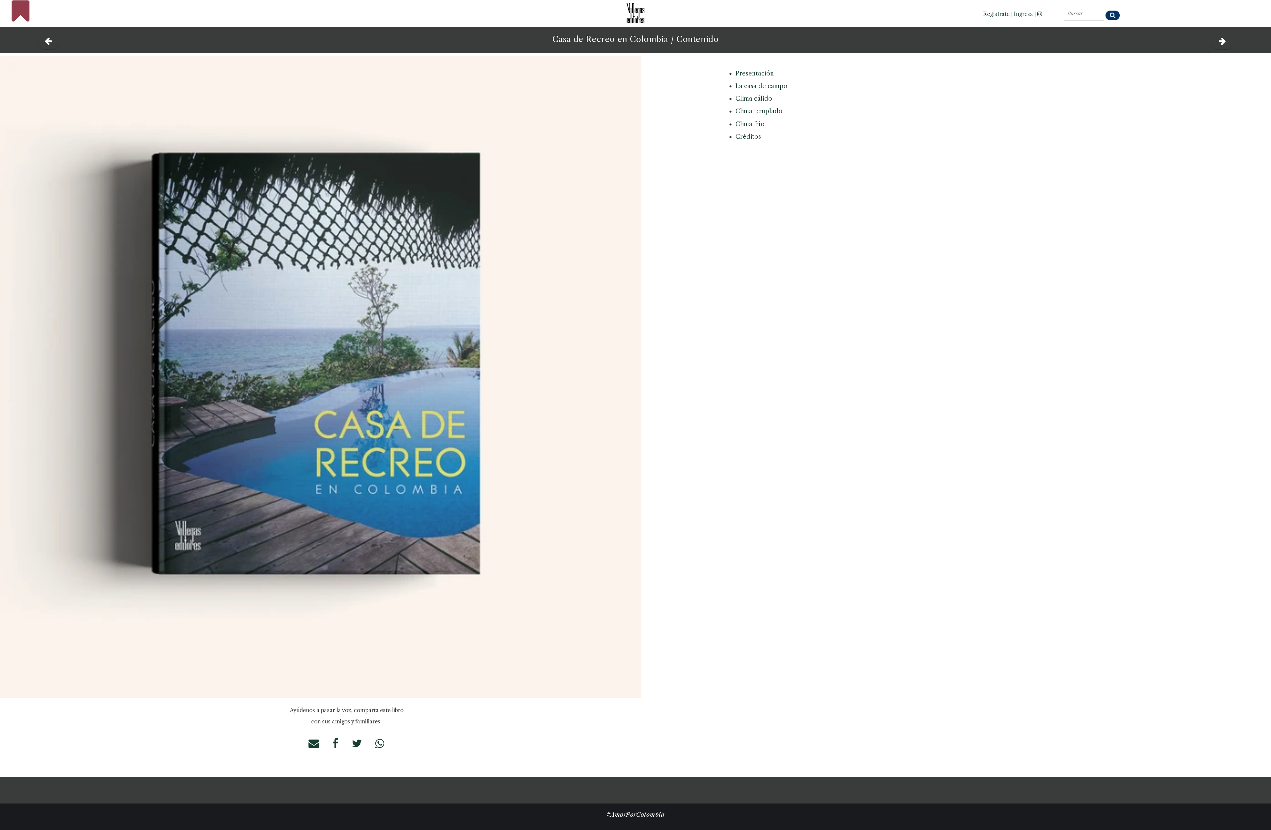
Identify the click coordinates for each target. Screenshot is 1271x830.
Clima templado (758, 111)
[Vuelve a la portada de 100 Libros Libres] (20, 18)
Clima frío (750, 124)
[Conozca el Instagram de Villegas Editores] (1039, 14)
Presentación (754, 73)
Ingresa (1023, 14)
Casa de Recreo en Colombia (610, 789)
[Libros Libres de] (48, 39)
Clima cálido (753, 98)
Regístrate (996, 14)
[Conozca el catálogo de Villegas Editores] (635, 11)
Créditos (748, 136)
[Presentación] (1222, 39)
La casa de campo (761, 86)
